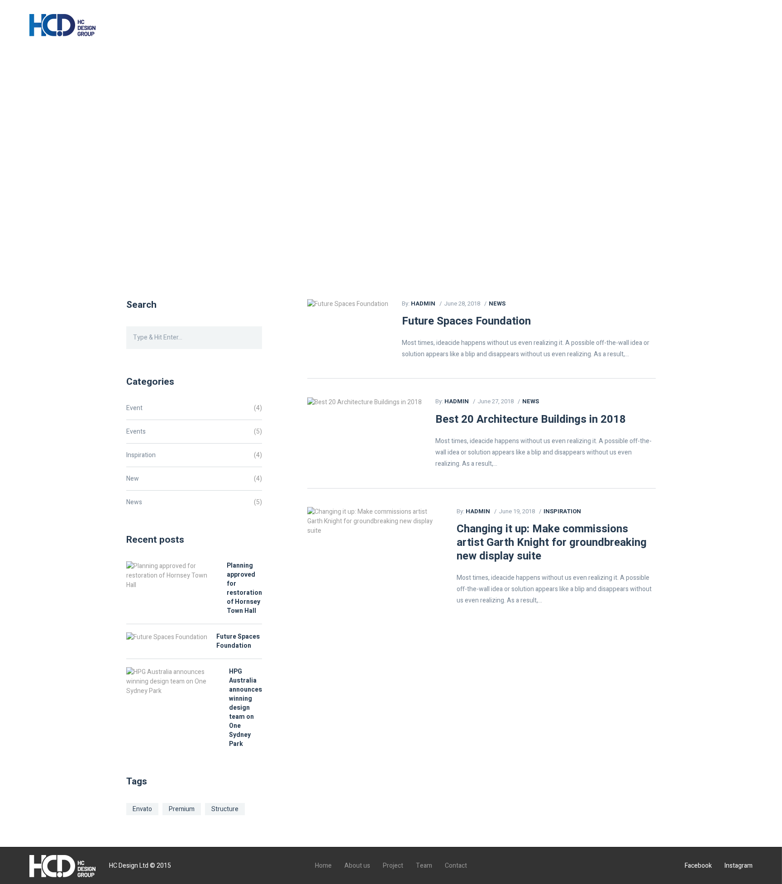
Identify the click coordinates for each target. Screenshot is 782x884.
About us (241, 27)
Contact (373, 27)
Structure (224, 809)
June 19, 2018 (517, 511)
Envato (142, 809)
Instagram (739, 865)
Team (330, 27)
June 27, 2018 (495, 401)
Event (134, 408)
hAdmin (423, 303)
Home (195, 27)
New (132, 478)
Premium (182, 809)
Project (288, 27)
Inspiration (562, 511)
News (497, 303)
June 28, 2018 (462, 303)
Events (136, 431)
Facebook (698, 865)
